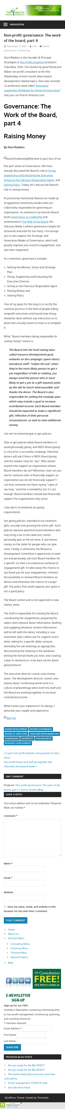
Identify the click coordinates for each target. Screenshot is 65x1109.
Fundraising (24, 50)
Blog (10, 962)
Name (8, 863)
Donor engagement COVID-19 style (27, 1083)
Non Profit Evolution (32, 62)
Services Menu (16, 938)
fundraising (12, 738)
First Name (10, 1034)
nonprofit (27, 738)
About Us (13, 933)
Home (11, 929)
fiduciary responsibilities (44, 734)
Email (8, 877)
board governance (41, 729)
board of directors (16, 734)
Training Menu (18, 952)
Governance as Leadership (26, 217)
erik (34, 46)
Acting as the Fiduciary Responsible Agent (29, 180)
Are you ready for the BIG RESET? (26, 1065)
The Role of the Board (35, 221)
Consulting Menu (20, 944)
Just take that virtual (19, 1087)
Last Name (10, 1040)
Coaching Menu (19, 948)
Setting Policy (12, 184)
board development (16, 729)
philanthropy (44, 738)
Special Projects (19, 957)
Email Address (13, 1028)
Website (8, 892)
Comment (11, 815)
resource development (18, 743)
